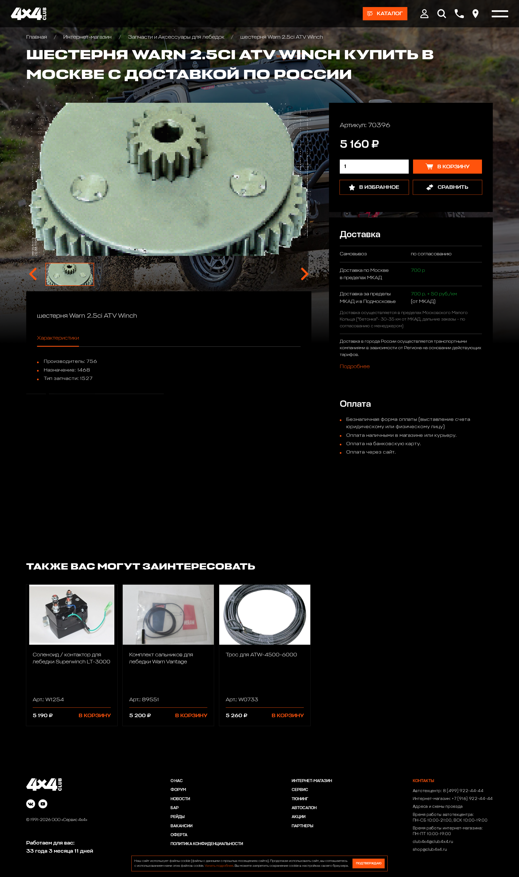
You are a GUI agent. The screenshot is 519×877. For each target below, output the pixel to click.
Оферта (179, 835)
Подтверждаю (368, 863)
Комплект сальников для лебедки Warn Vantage (161, 658)
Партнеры (302, 826)
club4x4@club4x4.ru (433, 842)
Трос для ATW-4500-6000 (261, 654)
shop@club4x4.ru (430, 850)
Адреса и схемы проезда (438, 807)
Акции (298, 817)
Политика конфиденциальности (207, 844)
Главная (37, 37)
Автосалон (304, 808)
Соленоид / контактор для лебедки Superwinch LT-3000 (71, 658)
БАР (175, 808)
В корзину (95, 715)
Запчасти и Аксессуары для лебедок (176, 37)
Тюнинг (300, 799)
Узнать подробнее (219, 866)
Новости (180, 799)
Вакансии (181, 826)
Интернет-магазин (87, 37)
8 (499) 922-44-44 (463, 791)
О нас (177, 781)
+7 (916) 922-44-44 (472, 799)
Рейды (178, 817)
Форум (178, 790)
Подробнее (355, 366)
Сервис (300, 790)
